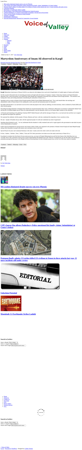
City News (6, 37)
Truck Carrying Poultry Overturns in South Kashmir (17, 14)
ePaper (5, 52)
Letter (8, 43)
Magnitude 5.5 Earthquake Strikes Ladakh (14, 9)
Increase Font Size (15, 62)
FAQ (5, 402)
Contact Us (7, 399)
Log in (2, 448)
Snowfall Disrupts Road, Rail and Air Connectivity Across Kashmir (21, 18)
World (5, 49)
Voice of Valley (5, 447)
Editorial (9, 40)
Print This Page (29, 62)
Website (3, 165)
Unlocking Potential (9, 8)
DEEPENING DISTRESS (11, 17)
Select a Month (4, 342)
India (5, 47)
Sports (5, 46)
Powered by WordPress (11, 448)
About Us (6, 398)
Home (5, 33)
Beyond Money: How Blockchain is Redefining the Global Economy (21, 11)
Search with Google (6, 345)
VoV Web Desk (18, 54)
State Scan (6, 35)
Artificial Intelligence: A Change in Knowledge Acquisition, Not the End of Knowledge (26, 12)
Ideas (8, 42)
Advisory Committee (9, 15)
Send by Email (37, 62)
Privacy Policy (7, 403)
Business (6, 45)
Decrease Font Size (5, 62)
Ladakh (6, 36)
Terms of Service (8, 405)
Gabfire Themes (29, 448)
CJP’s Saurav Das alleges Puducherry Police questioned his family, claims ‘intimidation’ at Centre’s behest (30, 5)
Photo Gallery (7, 50)
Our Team (6, 400)
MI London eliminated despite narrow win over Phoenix (18, 4)
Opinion (6, 39)
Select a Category (5, 344)
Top (5, 406)
